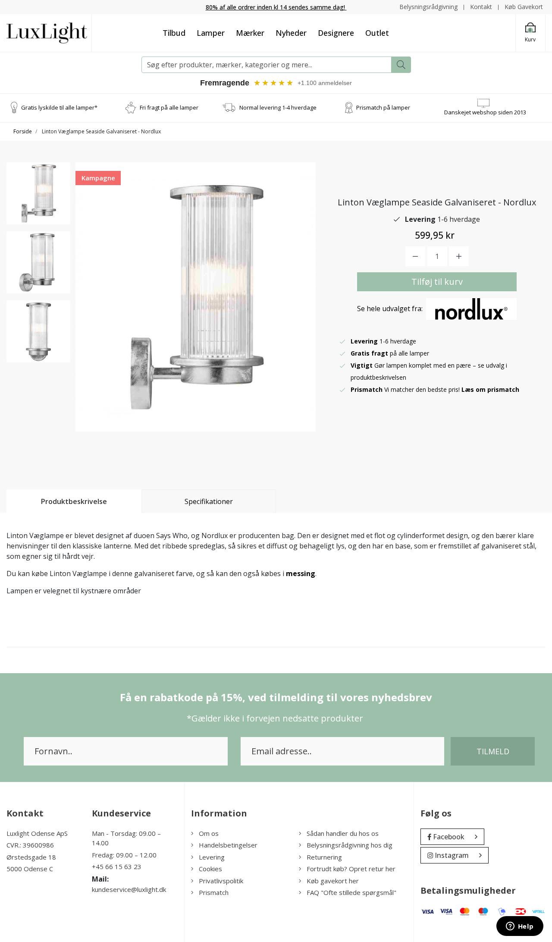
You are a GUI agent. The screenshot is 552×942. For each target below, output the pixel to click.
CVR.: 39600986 (30, 845)
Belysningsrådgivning (428, 7)
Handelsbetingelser (228, 845)
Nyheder (291, 33)
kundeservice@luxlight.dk (129, 889)
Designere (336, 33)
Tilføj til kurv (437, 281)
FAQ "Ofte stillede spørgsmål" (351, 892)
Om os (209, 833)
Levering (212, 857)
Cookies (210, 868)
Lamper (211, 33)
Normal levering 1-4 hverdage (278, 107)
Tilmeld (493, 751)
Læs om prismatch (490, 389)
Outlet (377, 33)
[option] (38, 193)
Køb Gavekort (524, 7)
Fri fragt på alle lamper (169, 107)
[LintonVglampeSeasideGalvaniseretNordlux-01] (38, 193)
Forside (22, 131)
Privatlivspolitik (221, 880)
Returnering (324, 857)
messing (300, 573)
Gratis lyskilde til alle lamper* (59, 107)
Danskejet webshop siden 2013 (485, 112)
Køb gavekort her (333, 880)
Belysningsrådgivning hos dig (349, 845)
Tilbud (174, 33)
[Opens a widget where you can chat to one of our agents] (519, 927)
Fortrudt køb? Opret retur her (351, 868)
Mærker (250, 33)
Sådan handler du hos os (343, 833)
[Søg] (401, 65)
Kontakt (481, 7)
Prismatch (214, 892)
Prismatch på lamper (383, 107)
